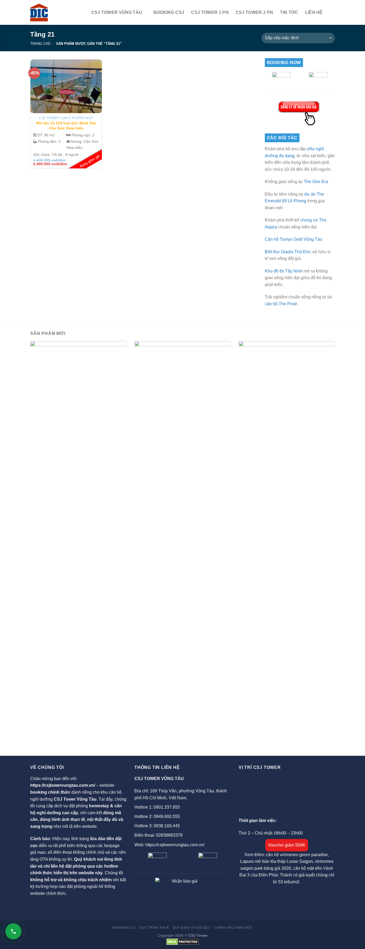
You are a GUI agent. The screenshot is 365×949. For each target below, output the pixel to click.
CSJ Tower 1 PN (209, 12)
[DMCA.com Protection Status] (182, 941)
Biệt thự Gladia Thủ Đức (288, 252)
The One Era (316, 181)
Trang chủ (40, 44)
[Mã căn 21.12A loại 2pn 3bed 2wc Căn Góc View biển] (66, 86)
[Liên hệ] (13, 931)
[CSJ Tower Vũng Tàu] (39, 12)
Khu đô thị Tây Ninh (283, 271)
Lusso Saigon (300, 861)
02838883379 (169, 835)
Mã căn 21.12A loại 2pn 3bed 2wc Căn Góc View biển (66, 125)
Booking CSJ (168, 12)
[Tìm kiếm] (332, 12)
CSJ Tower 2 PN (254, 12)
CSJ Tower (198, 935)
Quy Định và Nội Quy (192, 928)
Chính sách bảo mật (233, 928)
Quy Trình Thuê (154, 928)
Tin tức (289, 12)
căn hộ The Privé (281, 304)
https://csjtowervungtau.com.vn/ (62, 785)
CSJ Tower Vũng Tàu (116, 12)
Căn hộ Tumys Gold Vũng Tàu (293, 239)
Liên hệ (314, 12)
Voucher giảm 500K (286, 845)
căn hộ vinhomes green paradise (297, 854)
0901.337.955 (167, 807)
